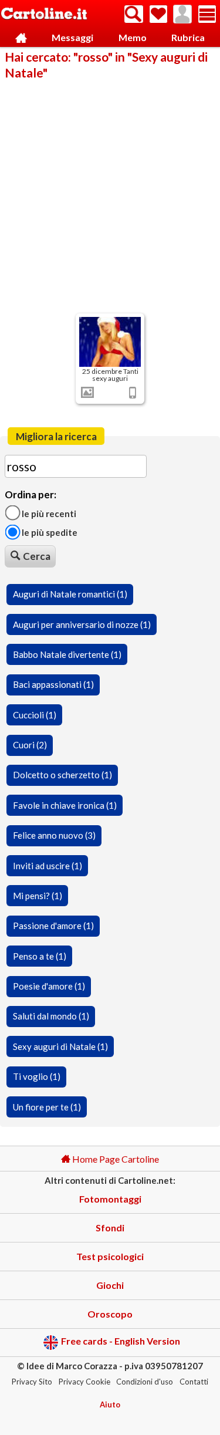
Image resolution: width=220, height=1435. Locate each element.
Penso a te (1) (39, 956)
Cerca (36, 556)
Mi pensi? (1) (37, 895)
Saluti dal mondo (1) (51, 1016)
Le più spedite (48, 532)
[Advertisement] (110, 196)
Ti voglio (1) (36, 1076)
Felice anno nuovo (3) (54, 835)
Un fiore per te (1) (47, 1107)
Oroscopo (110, 1313)
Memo (133, 37)
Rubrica (188, 37)
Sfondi (110, 1227)
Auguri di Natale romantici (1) (70, 594)
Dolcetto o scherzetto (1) (62, 774)
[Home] (21, 38)
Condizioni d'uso (144, 1381)
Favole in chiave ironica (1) (65, 805)
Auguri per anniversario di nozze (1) (82, 624)
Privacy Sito (32, 1381)
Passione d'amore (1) (53, 925)
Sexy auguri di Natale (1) (60, 1046)
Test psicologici (110, 1256)
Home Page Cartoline (114, 1158)
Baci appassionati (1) (53, 684)
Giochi (110, 1285)
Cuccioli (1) (34, 715)
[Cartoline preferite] (158, 14)
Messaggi (72, 37)
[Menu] (207, 14)
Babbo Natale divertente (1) (67, 654)
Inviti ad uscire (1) (47, 865)
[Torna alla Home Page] (44, 14)
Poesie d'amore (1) (49, 986)
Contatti (194, 1381)
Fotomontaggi (110, 1198)
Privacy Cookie (84, 1381)
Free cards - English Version (120, 1341)
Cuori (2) (30, 745)
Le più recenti (48, 513)
